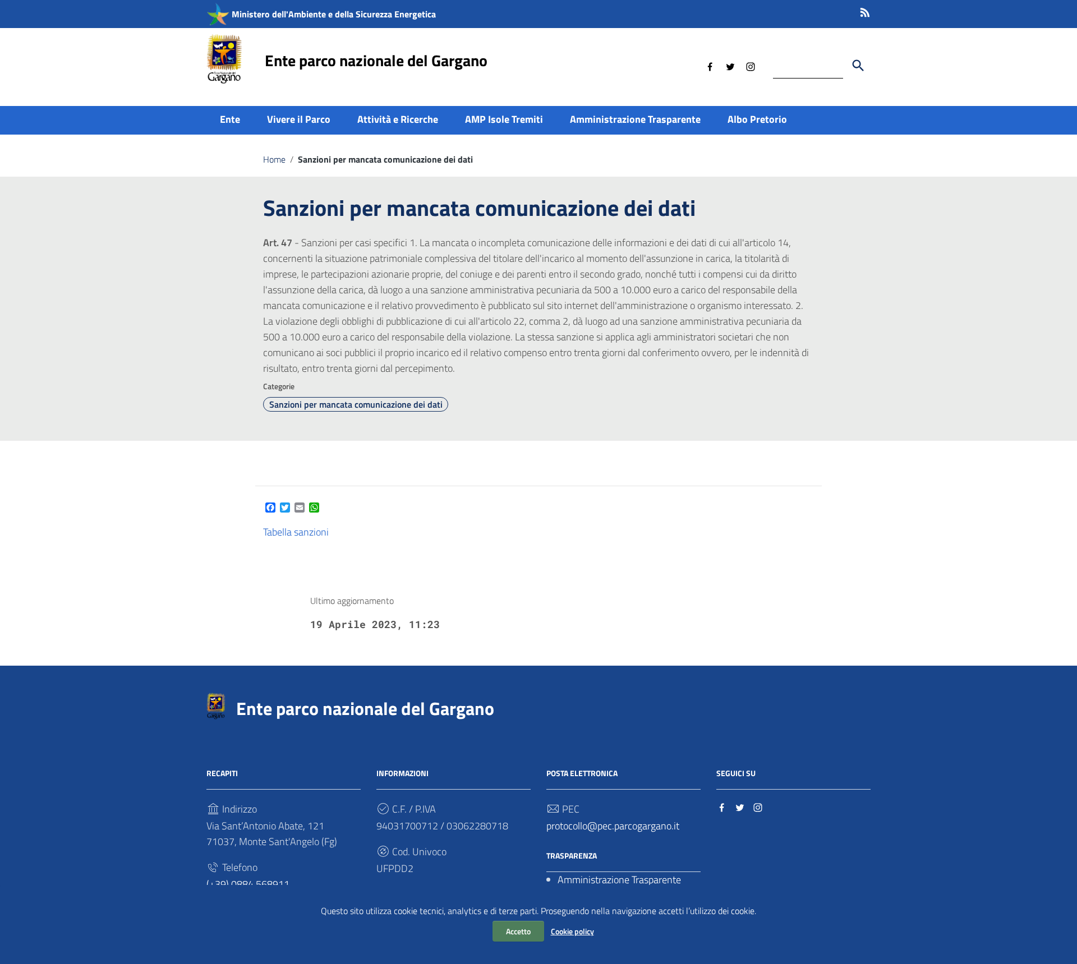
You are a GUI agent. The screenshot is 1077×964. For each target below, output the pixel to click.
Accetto (518, 931)
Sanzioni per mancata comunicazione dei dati (356, 404)
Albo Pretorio (757, 119)
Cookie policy (572, 931)
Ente (230, 119)
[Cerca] (858, 65)
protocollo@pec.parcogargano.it (612, 825)
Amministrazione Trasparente (635, 119)
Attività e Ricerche (397, 119)
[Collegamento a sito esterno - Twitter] (730, 65)
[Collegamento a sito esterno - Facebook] (710, 65)
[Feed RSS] (865, 10)
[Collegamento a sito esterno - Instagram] (750, 65)
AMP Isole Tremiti (504, 119)
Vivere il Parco (298, 119)
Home (274, 159)
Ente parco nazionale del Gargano (376, 60)
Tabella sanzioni (296, 531)
